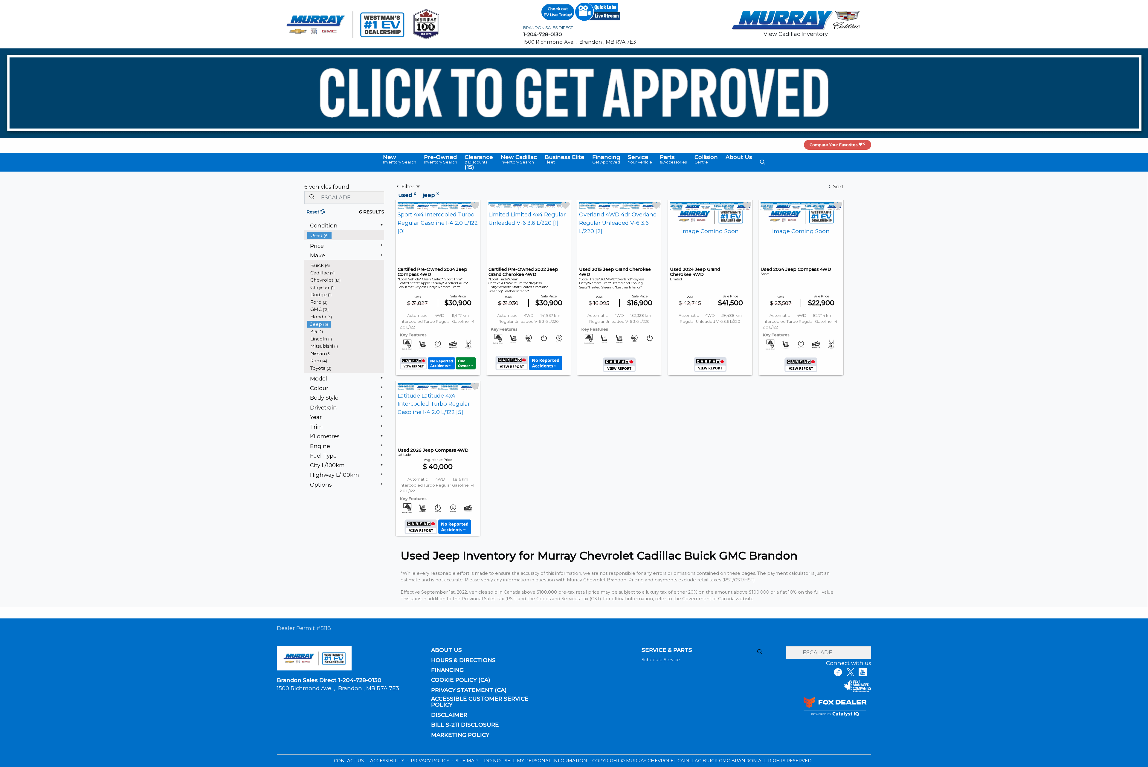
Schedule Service (661, 659)
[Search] (311, 197)
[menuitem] (345, 235)
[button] (399, 159)
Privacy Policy (431, 760)
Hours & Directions (463, 660)
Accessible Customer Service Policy (480, 702)
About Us (446, 650)
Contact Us (349, 760)
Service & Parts (667, 650)
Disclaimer (449, 715)
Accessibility (387, 760)
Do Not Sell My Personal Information (536, 760)
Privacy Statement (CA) (469, 690)
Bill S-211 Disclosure (465, 725)
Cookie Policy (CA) (460, 680)
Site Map (467, 760)
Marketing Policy (460, 735)
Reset (313, 212)
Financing (447, 670)
